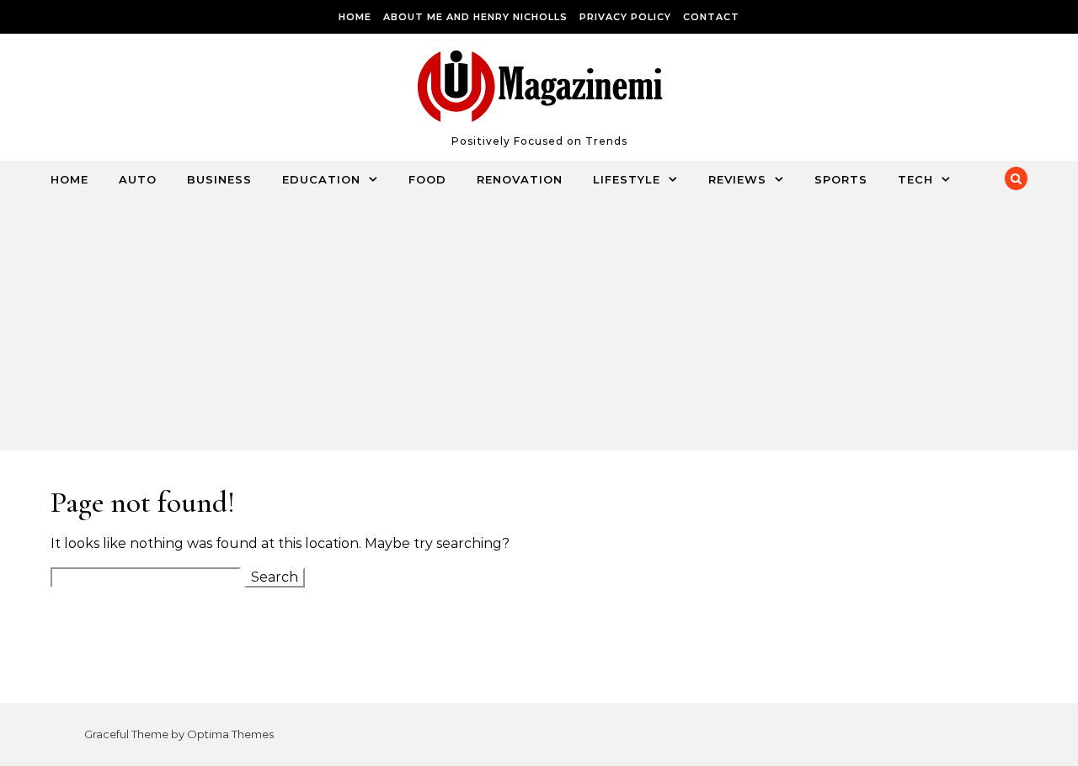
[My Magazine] (539, 90)
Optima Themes (230, 734)
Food (427, 179)
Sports (840, 179)
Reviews (737, 179)
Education (321, 179)
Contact (711, 17)
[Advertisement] (522, 324)
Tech (915, 179)
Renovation (520, 179)
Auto (138, 179)
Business (219, 179)
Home (355, 17)
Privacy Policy (625, 17)
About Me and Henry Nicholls (475, 17)
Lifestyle (626, 179)
